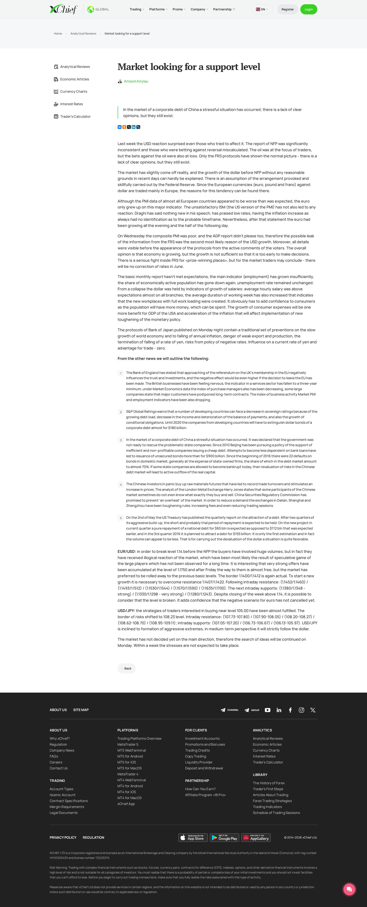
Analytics (262, 730)
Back (127, 668)
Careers (56, 762)
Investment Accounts (202, 738)
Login (309, 9)
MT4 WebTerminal (131, 780)
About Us (58, 710)
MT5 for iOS (126, 762)
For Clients (196, 730)
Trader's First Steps (268, 789)
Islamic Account (62, 794)
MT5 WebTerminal (131, 750)
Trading (57, 780)
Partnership (222, 9)
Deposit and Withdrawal (204, 768)
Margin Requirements (67, 806)
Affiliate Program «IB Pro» (205, 794)
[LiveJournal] (138, 127)
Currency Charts (73, 91)
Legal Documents (64, 812)
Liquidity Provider (199, 762)
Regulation (58, 744)
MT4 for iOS (126, 792)
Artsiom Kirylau (136, 81)
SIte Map (81, 710)
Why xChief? (60, 738)
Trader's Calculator (75, 116)
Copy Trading (195, 756)
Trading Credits (197, 750)
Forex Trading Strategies (272, 800)
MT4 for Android (130, 786)
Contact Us (59, 768)
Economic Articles (74, 79)
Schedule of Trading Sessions (276, 812)
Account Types (61, 789)
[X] (129, 127)
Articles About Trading (270, 794)
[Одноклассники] (124, 127)
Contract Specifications (69, 800)
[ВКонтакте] (119, 127)
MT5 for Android (130, 756)
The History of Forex (269, 783)
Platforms (127, 730)
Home (58, 33)
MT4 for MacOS (129, 797)
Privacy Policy (63, 837)
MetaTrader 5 (127, 744)
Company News (62, 750)
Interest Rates (71, 104)
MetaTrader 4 (127, 774)
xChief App (126, 803)
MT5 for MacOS (129, 768)
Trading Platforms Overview (139, 738)
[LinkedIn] (134, 127)
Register (288, 9)
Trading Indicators (267, 806)
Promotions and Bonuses (205, 744)
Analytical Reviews (83, 33)
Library (260, 774)
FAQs (54, 756)
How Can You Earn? (200, 789)
